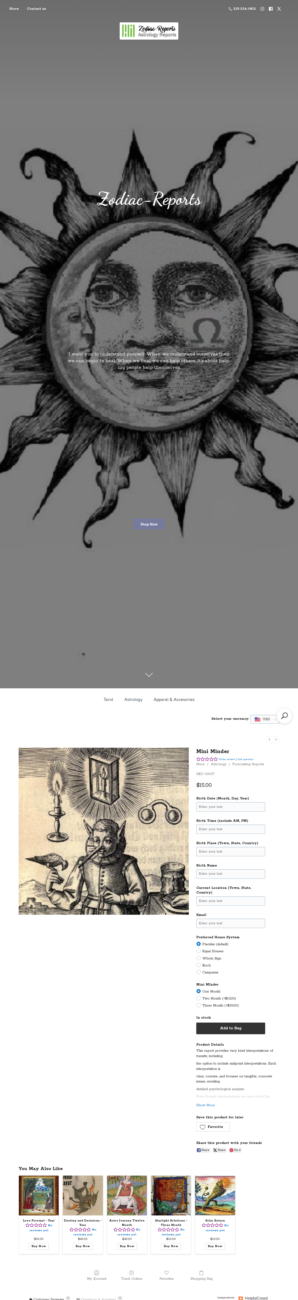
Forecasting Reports (248, 764)
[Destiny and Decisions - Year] (83, 1195)
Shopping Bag (201, 1279)
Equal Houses (213, 951)
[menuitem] (269, 739)
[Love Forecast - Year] (39, 1195)
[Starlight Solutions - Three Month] (171, 1195)
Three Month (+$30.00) (220, 1005)
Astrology (133, 699)
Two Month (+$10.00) (219, 998)
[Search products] (284, 716)
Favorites (166, 1279)
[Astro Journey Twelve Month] (127, 1195)
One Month (211, 992)
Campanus (210, 972)
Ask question (245, 759)
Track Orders (131, 1279)
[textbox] (262, 719)
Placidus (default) (215, 944)
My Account (96, 1279)
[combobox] (264, 719)
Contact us (36, 9)
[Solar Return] (215, 1195)
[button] (213, 1127)
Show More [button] (205, 1105)
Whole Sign (211, 958)
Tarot (108, 699)
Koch (206, 965)
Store (14, 9)
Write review (227, 759)
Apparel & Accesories (174, 699)
